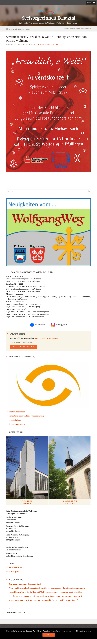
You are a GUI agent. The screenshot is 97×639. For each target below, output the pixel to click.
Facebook (40, 324)
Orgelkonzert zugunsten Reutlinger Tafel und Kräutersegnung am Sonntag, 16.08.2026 (45, 596)
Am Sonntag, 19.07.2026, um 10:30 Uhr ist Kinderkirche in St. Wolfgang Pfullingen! (43, 600)
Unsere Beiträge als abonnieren (76, 29)
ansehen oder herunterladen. (47, 338)
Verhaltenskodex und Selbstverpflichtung (26, 416)
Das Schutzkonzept (17, 412)
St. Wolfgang (55, 45)
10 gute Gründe (15, 420)
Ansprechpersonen (17, 424)
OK (48, 635)
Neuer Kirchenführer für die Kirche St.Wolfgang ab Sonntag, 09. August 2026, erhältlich (45, 592)
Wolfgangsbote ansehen (23, 347)
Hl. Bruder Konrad (44, 45)
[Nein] (94, 633)
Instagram (61, 324)
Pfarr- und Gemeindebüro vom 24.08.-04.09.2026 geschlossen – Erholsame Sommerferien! (47, 588)
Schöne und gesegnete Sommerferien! (25, 584)
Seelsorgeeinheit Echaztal (48, 18)
